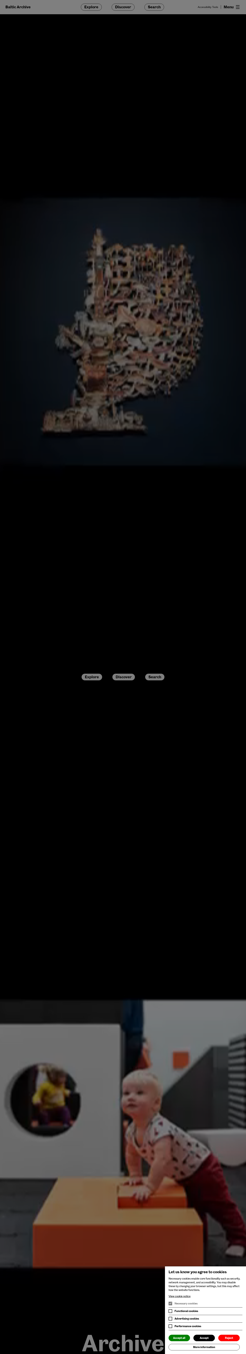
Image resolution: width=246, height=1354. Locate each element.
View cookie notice (180, 1296)
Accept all (179, 1338)
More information (204, 1347)
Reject (229, 1338)
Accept (204, 1338)
